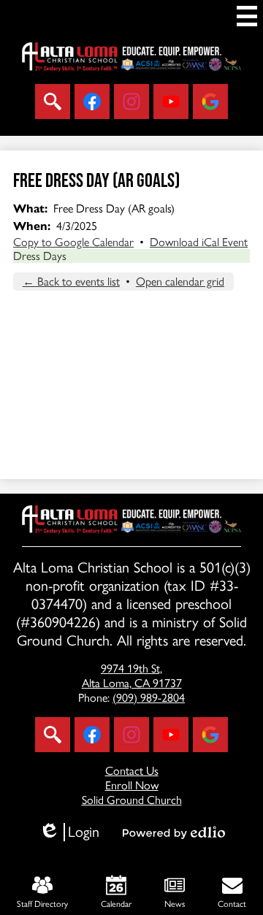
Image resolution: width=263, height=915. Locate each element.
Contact (232, 904)
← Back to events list (71, 281)
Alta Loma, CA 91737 (132, 676)
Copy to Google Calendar (73, 242)
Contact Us (132, 771)
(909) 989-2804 (149, 698)
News (174, 904)
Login (69, 832)
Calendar (116, 904)
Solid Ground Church (132, 800)
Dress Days (39, 256)
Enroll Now (132, 785)
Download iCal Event (199, 242)
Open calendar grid (180, 281)
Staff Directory (42, 904)
